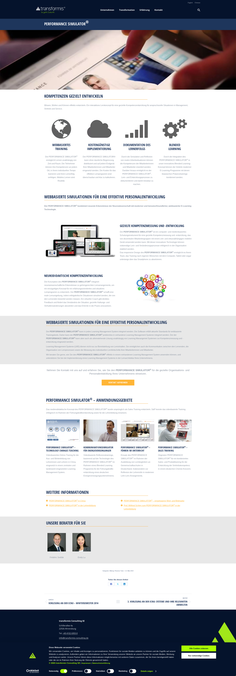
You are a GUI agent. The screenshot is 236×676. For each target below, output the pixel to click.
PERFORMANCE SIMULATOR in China (67, 501)
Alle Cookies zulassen (198, 648)
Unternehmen (107, 10)
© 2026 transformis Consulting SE (64, 663)
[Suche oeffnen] (199, 10)
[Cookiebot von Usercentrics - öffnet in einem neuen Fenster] (32, 671)
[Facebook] (111, 584)
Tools (121, 570)
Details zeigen (147, 671)
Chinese (197, 3)
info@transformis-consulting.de (73, 638)
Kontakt (159, 10)
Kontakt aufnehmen (118, 382)
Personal (117, 570)
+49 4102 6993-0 (70, 633)
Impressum (86, 663)
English (190, 3)
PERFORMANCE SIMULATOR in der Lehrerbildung (72, 505)
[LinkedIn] (124, 584)
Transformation (127, 10)
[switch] (87, 671)
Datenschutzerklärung (101, 663)
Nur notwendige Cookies (198, 656)
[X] (118, 584)
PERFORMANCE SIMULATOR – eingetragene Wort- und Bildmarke (154, 501)
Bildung (112, 570)
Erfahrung (145, 10)
